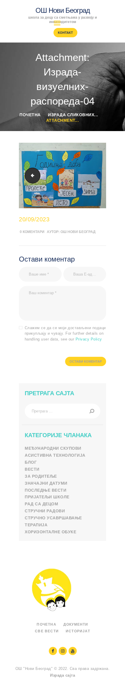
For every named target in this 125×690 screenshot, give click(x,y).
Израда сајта (62, 675)
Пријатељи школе (47, 497)
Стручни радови (45, 511)
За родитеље (41, 476)
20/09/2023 (34, 219)
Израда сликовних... (73, 114)
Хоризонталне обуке (50, 532)
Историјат (78, 631)
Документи (75, 624)
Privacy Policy (89, 339)
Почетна (30, 114)
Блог (31, 462)
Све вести (47, 631)
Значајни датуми (46, 483)
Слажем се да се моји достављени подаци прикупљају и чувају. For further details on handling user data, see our (65, 333)
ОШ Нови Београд (78, 232)
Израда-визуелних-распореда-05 (31, 175)
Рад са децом (41, 504)
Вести (32, 469)
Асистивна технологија (55, 455)
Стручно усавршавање (53, 518)
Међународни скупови (53, 448)
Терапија (36, 525)
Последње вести (45, 490)
